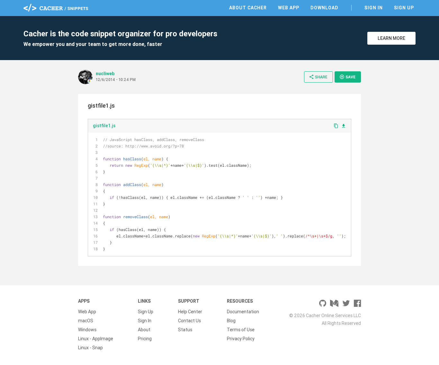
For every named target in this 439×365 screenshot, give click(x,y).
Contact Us (189, 321)
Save (347, 76)
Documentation (243, 312)
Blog (231, 321)
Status (185, 330)
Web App (288, 8)
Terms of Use (241, 330)
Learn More (391, 38)
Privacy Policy (241, 339)
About (144, 330)
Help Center (190, 312)
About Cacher (248, 8)
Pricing (145, 339)
